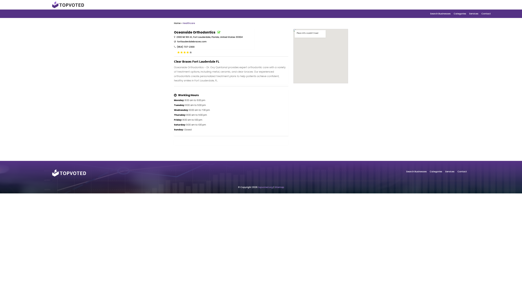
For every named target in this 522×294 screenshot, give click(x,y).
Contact (486, 14)
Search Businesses (440, 14)
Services (473, 14)
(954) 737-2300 (186, 46)
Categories (460, 14)
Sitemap (279, 187)
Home (177, 23)
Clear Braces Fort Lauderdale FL (196, 61)
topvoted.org (265, 187)
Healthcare (189, 23)
